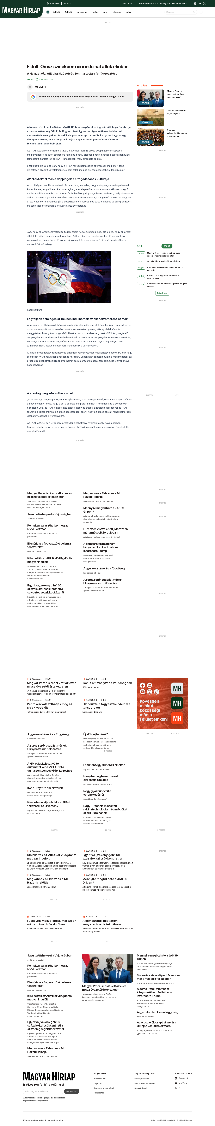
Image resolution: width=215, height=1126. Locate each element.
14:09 (141, 268)
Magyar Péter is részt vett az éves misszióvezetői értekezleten (175, 95)
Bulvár (129, 12)
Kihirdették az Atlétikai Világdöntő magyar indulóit (167, 285)
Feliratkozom (71, 1091)
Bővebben (162, 293)
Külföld (68, 12)
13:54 (141, 276)
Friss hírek (54, 3)
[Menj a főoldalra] (21, 10)
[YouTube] (200, 3)
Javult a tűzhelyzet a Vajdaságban (176, 112)
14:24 (141, 261)
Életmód (117, 12)
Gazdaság (82, 12)
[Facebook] (195, 3)
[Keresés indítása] (194, 12)
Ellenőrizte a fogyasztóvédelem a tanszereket (163, 277)
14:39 (141, 253)
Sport (105, 12)
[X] (204, 3)
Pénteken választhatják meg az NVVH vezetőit (177, 133)
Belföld (56, 12)
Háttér (95, 12)
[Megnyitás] (48, 12)
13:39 (141, 284)
